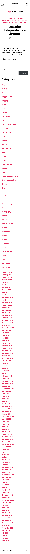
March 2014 (6, 459)
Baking (4, 89)
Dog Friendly (6, 148)
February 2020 (7, 302)
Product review (7, 224)
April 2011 (5, 541)
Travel (20, 22)
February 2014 (7, 462)
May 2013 (5, 485)
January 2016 (7, 409)
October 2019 (7, 307)
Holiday (25, 20)
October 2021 (7, 290)
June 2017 (5, 366)
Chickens (5, 112)
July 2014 (5, 449)
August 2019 (6, 310)
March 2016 (6, 404)
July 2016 (5, 394)
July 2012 (5, 505)
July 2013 (5, 480)
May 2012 (5, 508)
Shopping (5, 243)
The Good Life (7, 251)
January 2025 (7, 272)
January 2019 (7, 318)
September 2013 (8, 475)
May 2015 (5, 427)
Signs (4, 247)
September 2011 (8, 528)
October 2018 (7, 325)
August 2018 (6, 330)
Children (5, 120)
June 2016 (5, 396)
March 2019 (6, 313)
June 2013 (5, 482)
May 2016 (5, 399)
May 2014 (5, 454)
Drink (22, 18)
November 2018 (7, 323)
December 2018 (7, 320)
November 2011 (7, 523)
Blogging (9, 18)
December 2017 (7, 351)
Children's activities (9, 124)
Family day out (7, 164)
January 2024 (7, 277)
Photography (6, 212)
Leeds (4, 192)
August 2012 (6, 503)
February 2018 (7, 345)
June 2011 (5, 535)
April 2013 (5, 487)
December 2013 (7, 467)
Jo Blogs (15, 3)
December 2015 (7, 411)
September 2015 (8, 416)
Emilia (4, 160)
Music (4, 208)
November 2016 (7, 383)
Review (14, 22)
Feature (14, 20)
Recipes (5, 228)
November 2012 (7, 495)
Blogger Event (7, 97)
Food (19, 20)
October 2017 (7, 356)
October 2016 (7, 386)
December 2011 (7, 520)
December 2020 (8, 297)
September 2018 (8, 328)
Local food (5, 200)
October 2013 (7, 472)
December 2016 (7, 381)
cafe (3, 108)
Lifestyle (5, 196)
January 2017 (7, 378)
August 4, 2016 (16, 38)
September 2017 (8, 358)
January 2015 (7, 434)
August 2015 (6, 419)
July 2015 (5, 421)
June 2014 (5, 452)
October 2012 (7, 497)
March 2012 (6, 513)
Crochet (5, 140)
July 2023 (5, 282)
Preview (5, 220)
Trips (26, 22)
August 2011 (6, 530)
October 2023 (7, 280)
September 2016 (8, 389)
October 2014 (7, 442)
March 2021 (6, 295)
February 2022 (7, 287)
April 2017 (5, 371)
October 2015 (7, 414)
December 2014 (7, 437)
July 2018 (5, 333)
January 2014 (7, 465)
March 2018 (6, 343)
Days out (16, 18)
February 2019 (7, 315)
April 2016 (5, 401)
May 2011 (5, 538)
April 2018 (5, 340)
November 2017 (7, 353)
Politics (4, 216)
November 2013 (7, 470)
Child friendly (6, 116)
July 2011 (5, 533)
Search (4, 69)
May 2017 (5, 368)
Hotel (4, 188)
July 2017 (5, 363)
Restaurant (7, 22)
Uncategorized (7, 263)
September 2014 (8, 444)
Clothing (5, 128)
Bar (3, 93)
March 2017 (6, 373)
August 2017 (6, 361)
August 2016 (6, 391)
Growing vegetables (9, 180)
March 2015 (6, 432)
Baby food (5, 85)
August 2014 (6, 447)
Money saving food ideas (11, 204)
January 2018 (7, 348)
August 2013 (6, 477)
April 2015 (5, 429)
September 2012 (8, 500)
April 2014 (5, 457)
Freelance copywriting (10, 176)
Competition (6, 132)
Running (5, 239)
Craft (4, 136)
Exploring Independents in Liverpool (15, 30)
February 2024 (7, 275)
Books (4, 105)
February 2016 (7, 406)
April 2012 (5, 510)
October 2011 (6, 525)
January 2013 (7, 492)
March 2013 (6, 490)
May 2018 (5, 338)
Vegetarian (6, 267)
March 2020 (6, 300)
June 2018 (5, 335)
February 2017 (7, 376)
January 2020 (7, 305)
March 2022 (6, 285)
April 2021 (5, 292)
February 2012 (7, 515)
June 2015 (5, 424)
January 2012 (7, 518)
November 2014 (7, 439)
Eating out (6, 20)
